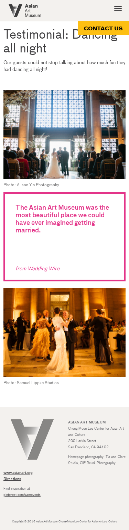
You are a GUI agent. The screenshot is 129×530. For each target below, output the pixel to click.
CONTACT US (103, 28)
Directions (12, 479)
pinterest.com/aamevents (22, 495)
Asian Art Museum (25, 10)
